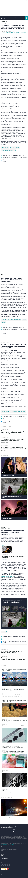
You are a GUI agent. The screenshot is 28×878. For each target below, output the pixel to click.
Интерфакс (14, 18)
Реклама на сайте (4, 827)
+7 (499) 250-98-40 (4, 844)
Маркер (2, 854)
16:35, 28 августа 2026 (5, 275)
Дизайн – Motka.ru (4, 874)
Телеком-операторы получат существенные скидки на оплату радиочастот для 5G (14, 33)
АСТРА (2, 855)
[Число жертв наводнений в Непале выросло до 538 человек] (7, 553)
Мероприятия (10, 827)
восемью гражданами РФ (7, 576)
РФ (6, 631)
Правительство (12, 150)
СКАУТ (2, 853)
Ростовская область (5, 411)
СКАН (2, 859)
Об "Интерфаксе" (8, 826)
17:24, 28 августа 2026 (5, 528)
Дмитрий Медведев (5, 221)
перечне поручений (6, 63)
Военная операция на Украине (9, 817)
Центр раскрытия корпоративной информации (8, 862)
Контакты (2, 826)
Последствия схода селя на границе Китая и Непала (12, 601)
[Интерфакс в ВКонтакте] (6, 865)
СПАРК (2, 850)
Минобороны (14, 221)
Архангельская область (15, 319)
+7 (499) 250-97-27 (13, 844)
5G (10, 147)
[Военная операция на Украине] (14, 815)
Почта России (4, 150)
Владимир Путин (5, 147)
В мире (3, 527)
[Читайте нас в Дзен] (2, 865)
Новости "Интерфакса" (4, 858)
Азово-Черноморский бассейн (18, 411)
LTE (13, 147)
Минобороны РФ (5, 319)
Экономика (4, 22)
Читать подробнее (13, 558)
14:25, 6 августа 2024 (5, 23)
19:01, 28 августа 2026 (5, 342)
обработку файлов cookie (22, 841)
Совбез (20, 221)
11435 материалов (5, 819)
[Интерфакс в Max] (9, 865)
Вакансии (20, 826)
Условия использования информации (8, 871)
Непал (2, 631)
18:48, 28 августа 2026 (5, 170)
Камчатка (3, 322)
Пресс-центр (15, 826)
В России (3, 169)
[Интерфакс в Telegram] (4, 865)
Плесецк (24, 319)
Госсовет (18, 147)
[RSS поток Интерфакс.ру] (8, 865)
